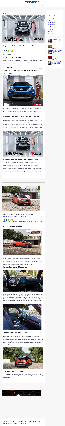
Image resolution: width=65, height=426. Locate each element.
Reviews (49, 31)
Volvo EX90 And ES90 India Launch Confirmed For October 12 (57, 40)
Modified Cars (50, 24)
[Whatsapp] (8, 51)
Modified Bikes (50, 22)
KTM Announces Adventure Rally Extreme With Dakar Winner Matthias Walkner (56, 62)
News (4, 47)
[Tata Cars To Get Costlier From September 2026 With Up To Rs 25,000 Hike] (50, 52)
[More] (12, 51)
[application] (36, 5)
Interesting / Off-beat (52, 18)
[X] (6, 51)
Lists (49, 20)
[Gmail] (10, 51)
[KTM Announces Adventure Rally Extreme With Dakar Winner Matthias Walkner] (50, 63)
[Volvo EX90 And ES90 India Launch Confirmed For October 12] (50, 41)
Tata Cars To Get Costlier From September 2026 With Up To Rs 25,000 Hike (57, 51)
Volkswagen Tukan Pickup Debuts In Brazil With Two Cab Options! (57, 46)
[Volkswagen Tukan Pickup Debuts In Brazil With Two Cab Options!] (50, 46)
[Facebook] (4, 51)
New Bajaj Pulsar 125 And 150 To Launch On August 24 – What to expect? (57, 57)
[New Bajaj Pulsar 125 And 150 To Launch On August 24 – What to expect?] (50, 57)
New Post (49, 27)
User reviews (50, 33)
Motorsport (50, 26)
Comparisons (50, 15)
